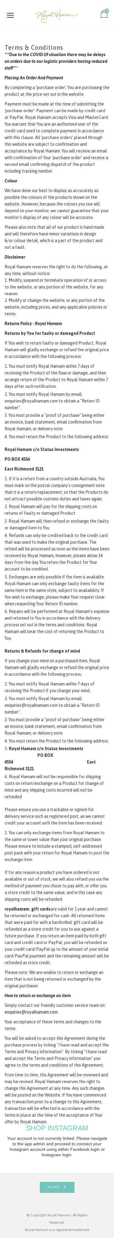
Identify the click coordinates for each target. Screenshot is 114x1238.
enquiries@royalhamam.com (31, 1012)
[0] (104, 15)
